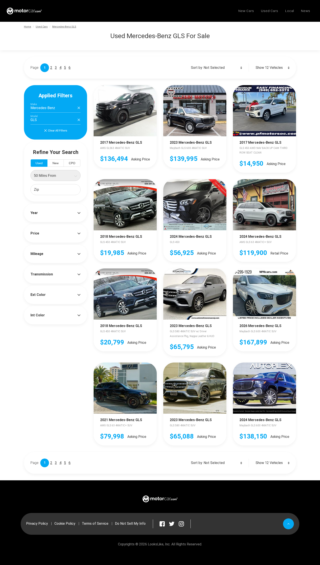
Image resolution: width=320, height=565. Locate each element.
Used (39, 163)
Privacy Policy (37, 523)
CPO (72, 163)
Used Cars (42, 26)
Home (27, 26)
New (55, 163)
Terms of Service (95, 523)
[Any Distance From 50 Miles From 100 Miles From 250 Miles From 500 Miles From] (55, 175)
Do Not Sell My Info (130, 523)
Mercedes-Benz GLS (64, 26)
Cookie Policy (64, 523)
